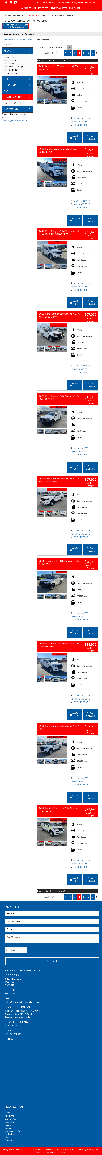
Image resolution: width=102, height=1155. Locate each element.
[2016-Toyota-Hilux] (52, 582)
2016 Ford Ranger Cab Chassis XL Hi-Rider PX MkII (59, 645)
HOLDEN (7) (10, 60)
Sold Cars (47, 15)
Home (8, 15)
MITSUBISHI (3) (11, 70)
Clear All (8, 44)
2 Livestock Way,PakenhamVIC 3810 (13, 982)
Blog (44, 21)
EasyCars (61, 1152)
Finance (59, 15)
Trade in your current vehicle (15, 120)
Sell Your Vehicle (15, 21)
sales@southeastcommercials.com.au (22, 1002)
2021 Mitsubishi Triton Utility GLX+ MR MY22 (58, 68)
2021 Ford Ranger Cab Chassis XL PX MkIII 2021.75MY (59, 315)
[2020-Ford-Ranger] (52, 252)
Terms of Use (21, 1149)
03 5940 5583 (47, 2)
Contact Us (33, 21)
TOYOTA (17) (11, 73)
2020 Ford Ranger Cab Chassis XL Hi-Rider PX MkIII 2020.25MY (59, 233)
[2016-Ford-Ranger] (52, 664)
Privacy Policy (8, 1149)
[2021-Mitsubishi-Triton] (52, 87)
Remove (23, 103)
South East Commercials (13, 34)
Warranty (72, 15)
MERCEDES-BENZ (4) (14, 67)
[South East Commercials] (17, 25)
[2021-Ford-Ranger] (52, 334)
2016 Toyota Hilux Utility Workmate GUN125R (59, 563)
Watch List (76, 138)
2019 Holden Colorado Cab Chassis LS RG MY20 (58, 150)
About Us (18, 15)
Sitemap (8, 1140)
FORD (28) (9, 57)
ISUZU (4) (9, 63)
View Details (90, 138)
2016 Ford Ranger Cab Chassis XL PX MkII (59, 727)
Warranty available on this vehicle (17, 39)
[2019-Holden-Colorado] (52, 169)
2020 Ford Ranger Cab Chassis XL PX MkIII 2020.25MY (59, 480)
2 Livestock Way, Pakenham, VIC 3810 (79, 2)
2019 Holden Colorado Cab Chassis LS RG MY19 (58, 810)
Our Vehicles (32, 15)
